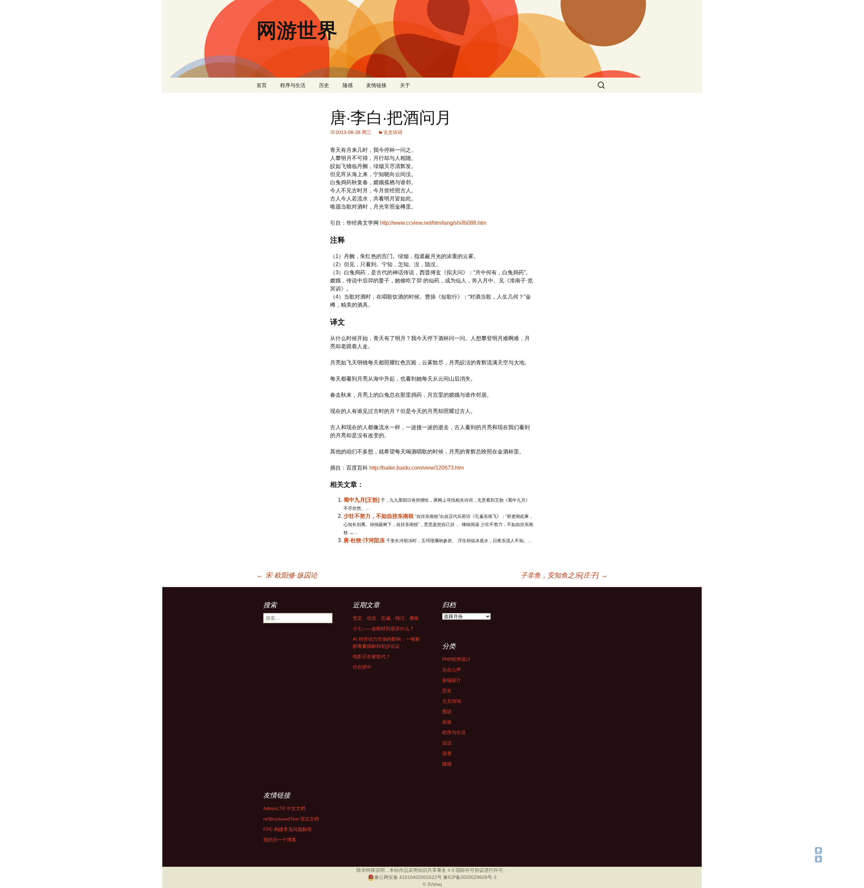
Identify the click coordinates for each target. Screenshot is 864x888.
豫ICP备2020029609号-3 (469, 877)
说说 (447, 743)
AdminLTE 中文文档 (284, 808)
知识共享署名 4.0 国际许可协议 (451, 870)
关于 (405, 85)
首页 (261, 85)
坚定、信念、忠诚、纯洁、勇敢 (386, 618)
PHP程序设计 (456, 659)
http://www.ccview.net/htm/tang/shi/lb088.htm (433, 223)
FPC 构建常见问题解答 (287, 829)
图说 (447, 711)
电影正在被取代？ (371, 656)
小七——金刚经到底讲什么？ (383, 628)
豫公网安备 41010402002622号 (408, 877)
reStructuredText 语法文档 (291, 819)
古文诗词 (392, 132)
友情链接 (376, 85)
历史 (324, 85)
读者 (447, 753)
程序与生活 (292, 85)
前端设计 (451, 680)
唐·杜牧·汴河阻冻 (364, 540)
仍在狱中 (362, 667)
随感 (348, 85)
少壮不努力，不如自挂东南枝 (379, 516)
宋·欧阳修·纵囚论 (286, 575)
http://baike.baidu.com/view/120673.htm (416, 468)
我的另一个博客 (279, 839)
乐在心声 (451, 669)
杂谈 (447, 722)
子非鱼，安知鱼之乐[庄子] (564, 575)
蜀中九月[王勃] (361, 500)
